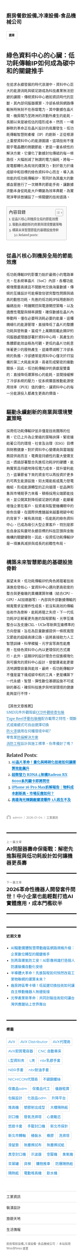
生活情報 (13, 1230)
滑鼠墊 (13, 1145)
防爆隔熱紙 (64, 1164)
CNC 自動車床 (49, 1051)
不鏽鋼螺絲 (52, 1079)
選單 (12, 35)
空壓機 (52, 1154)
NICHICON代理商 (23, 1079)
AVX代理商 (61, 1042)
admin (17, 817)
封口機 (13, 1117)
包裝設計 (15, 1098)
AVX (11, 1042)
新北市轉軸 (17, 1135)
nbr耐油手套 (39, 1070)
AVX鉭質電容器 (20, 1051)
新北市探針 (59, 1126)
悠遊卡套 (15, 1126)
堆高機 (13, 1107)
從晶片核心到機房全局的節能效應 (35, 219)
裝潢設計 (13, 1208)
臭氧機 (67, 1154)
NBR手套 (15, 1070)
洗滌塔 (64, 1135)
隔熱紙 (13, 1173)
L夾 (32, 1060)
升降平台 (59, 1098)
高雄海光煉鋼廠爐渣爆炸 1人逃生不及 (41, 799)
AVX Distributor (34, 1042)
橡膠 (50, 1135)
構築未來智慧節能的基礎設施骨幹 (35, 230)
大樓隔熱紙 (59, 1107)
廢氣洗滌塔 (33, 1117)
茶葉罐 (13, 1164)
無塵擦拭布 (33, 1145)
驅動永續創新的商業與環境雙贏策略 (37, 224)
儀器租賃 (62, 1089)
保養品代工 (41, 1089)
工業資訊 (52, 817)
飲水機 (52, 1173)
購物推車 (43, 1164)
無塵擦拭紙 (55, 1145)
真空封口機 (17, 1154)
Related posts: (28, 235)
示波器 (36, 1154)
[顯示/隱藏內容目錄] (57, 212)
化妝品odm (36, 1098)
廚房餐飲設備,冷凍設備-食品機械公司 (30, 1244)
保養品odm (17, 1089)
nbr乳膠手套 (50, 1060)
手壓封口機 (36, 1126)
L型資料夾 (16, 1060)
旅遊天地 (13, 1219)
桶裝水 (36, 1135)
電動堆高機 (33, 1173)
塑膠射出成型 (34, 1107)
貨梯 (27, 1164)
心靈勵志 (54, 1117)
